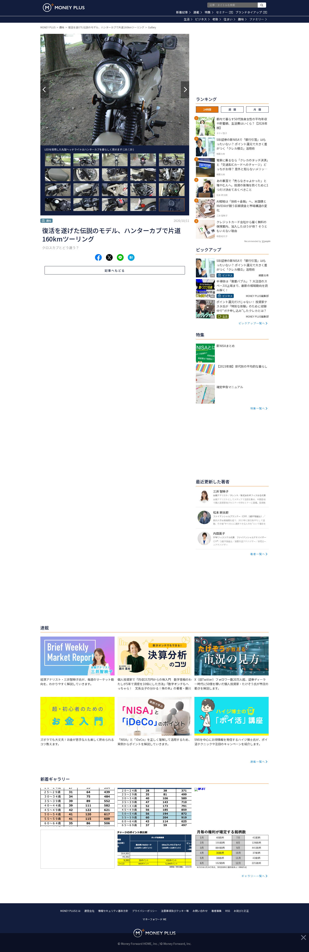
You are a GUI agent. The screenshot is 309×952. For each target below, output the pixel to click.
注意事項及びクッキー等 (175, 910)
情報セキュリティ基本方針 (113, 910)
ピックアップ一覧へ (252, 323)
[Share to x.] (109, 257)
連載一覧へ (257, 761)
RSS (227, 910)
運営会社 (89, 910)
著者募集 (216, 910)
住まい (228, 19)
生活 (187, 19)
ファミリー (256, 19)
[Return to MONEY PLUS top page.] (64, 7)
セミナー (224, 12)
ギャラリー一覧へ (253, 876)
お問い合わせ (200, 910)
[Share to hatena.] (131, 257)
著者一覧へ (257, 554)
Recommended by (252, 241)
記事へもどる (115, 270)
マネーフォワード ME (154, 919)
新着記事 (182, 12)
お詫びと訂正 (241, 910)
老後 (215, 19)
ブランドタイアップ (250, 12)
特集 (208, 12)
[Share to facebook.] (98, 257)
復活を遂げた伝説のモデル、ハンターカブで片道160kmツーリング (106, 27)
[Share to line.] (120, 257)
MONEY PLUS (47, 27)
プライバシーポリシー (144, 910)
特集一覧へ (257, 408)
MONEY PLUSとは (70, 910)
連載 (196, 12)
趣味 (241, 19)
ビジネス (201, 19)
